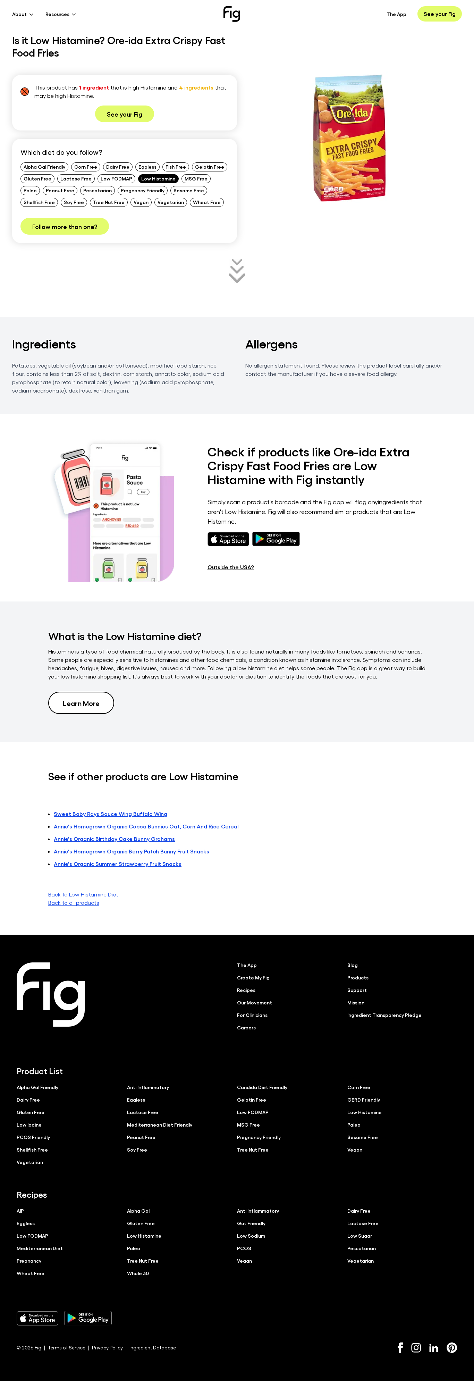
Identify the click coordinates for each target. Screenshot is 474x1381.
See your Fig (440, 13)
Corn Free (85, 166)
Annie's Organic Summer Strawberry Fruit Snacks (117, 863)
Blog (352, 964)
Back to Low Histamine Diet (83, 894)
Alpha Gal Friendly (44, 166)
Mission (355, 1002)
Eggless (147, 166)
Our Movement (254, 1002)
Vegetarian (171, 202)
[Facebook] (400, 1347)
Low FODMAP (116, 178)
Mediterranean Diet (40, 1248)
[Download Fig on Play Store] (88, 1318)
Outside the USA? (231, 567)
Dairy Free (117, 166)
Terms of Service (66, 1347)
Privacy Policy (107, 1347)
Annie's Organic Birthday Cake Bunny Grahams (114, 838)
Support (357, 989)
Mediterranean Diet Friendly (159, 1124)
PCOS (244, 1248)
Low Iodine (29, 1124)
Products (358, 977)
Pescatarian (97, 190)
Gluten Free (37, 178)
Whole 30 (138, 1273)
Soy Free (74, 202)
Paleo (30, 190)
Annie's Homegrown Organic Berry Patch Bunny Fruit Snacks (131, 851)
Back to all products (73, 902)
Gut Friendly (251, 1223)
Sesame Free (188, 190)
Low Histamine (158, 178)
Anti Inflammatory (148, 1087)
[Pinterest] (452, 1347)
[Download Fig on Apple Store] (37, 1318)
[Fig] (231, 14)
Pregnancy (29, 1260)
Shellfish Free (39, 202)
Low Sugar (359, 1235)
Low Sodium (251, 1235)
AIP (20, 1210)
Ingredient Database (152, 1347)
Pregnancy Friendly (142, 190)
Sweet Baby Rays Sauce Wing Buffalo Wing (110, 813)
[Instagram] (416, 1348)
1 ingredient (94, 87)
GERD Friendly (363, 1099)
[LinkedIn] (433, 1348)
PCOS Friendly (33, 1137)
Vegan (141, 202)
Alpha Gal (138, 1210)
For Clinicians (252, 1014)
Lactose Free (76, 178)
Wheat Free (207, 202)
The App (396, 14)
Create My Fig (253, 977)
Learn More (81, 703)
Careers (246, 1027)
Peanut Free (60, 190)
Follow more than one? (64, 226)
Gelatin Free (209, 166)
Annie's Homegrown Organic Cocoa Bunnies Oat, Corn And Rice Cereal (146, 826)
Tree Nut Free (109, 202)
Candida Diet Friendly (262, 1087)
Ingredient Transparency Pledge (384, 1014)
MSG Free (196, 178)
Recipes (246, 989)
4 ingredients (196, 87)
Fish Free (176, 166)
